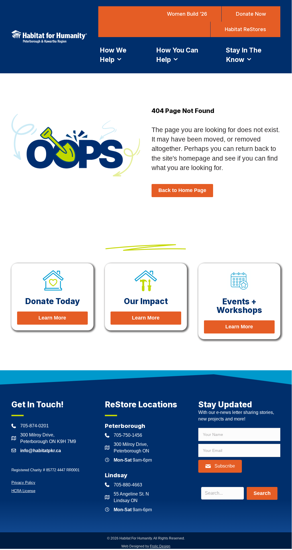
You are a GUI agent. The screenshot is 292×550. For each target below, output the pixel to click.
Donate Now (251, 14)
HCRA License (23, 491)
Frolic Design (160, 546)
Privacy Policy (23, 482)
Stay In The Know (244, 55)
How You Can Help (177, 55)
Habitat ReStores (245, 29)
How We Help (113, 55)
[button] (220, 466)
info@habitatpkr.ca (40, 450)
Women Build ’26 (187, 14)
